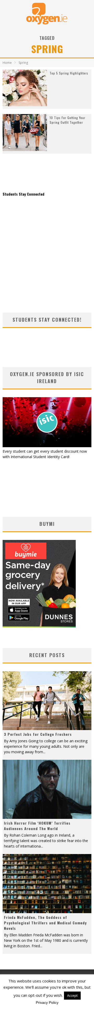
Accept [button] (72, 995)
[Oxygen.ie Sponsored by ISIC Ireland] (47, 445)
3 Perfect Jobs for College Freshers (38, 734)
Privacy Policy (47, 1002)
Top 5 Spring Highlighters (69, 73)
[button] (25, 88)
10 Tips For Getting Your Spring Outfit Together (67, 119)
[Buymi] (39, 626)
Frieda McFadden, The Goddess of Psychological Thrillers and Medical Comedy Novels (45, 922)
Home (7, 62)
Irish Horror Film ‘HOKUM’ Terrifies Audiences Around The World (37, 825)
